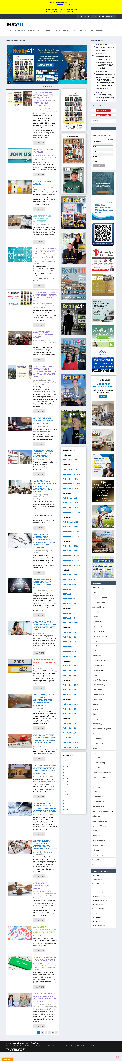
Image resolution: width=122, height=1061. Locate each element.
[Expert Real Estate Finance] (20, 187)
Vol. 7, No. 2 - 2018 (70, 670)
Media (55, 31)
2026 (66, 760)
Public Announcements (101, 772)
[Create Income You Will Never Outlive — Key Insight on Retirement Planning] (20, 1000)
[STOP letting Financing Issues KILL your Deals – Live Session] (20, 254)
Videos (95, 850)
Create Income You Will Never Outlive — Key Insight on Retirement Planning (45, 998)
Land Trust (96, 690)
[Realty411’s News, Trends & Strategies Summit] (20, 338)
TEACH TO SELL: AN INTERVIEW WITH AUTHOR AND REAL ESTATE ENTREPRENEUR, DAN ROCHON (44, 486)
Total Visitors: (95, 909)
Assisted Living (98, 607)
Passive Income (98, 753)
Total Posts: (95, 917)
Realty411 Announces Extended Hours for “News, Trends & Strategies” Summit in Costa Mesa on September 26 (44, 99)
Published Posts (98, 777)
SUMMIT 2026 (33, 31)
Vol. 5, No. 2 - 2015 (70, 723)
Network (100, 31)
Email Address (97, 141)
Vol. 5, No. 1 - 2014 (70, 747)
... (49, 1032)
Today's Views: (96, 875)
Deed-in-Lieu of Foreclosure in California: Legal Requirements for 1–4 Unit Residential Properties (44, 541)
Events (43, 109)
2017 (66, 788)
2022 (66, 772)
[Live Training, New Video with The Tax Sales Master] (20, 222)
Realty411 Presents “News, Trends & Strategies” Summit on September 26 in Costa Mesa (44, 371)
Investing (36, 113)
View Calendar (96, 105)
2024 (66, 766)
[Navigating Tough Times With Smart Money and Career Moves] (20, 585)
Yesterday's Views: (97, 884)
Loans (43, 426)
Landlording (38, 497)
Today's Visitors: (96, 879)
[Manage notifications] (117, 1057)
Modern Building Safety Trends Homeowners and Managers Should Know (45, 845)
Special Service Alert (100, 821)
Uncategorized (45, 224)
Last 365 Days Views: (97, 900)
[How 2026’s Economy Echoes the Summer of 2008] (20, 666)
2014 (66, 797)
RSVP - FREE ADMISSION (61, 4)
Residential (96, 797)
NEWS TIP (21, 1046)
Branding (96, 617)
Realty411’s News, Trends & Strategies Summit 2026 (105, 98)
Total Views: (95, 904)
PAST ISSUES (66, 1046)
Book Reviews (97, 612)
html (96, 159)
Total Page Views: (96, 913)
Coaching (96, 621)
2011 (66, 806)
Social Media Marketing (101, 811)
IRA (93, 675)
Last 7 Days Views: (97, 892)
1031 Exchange (98, 587)
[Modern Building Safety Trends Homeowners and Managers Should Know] (20, 847)
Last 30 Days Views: (97, 896)
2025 (66, 763)
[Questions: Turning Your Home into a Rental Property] (20, 457)
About (66, 31)
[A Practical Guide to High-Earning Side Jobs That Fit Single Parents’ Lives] (20, 628)
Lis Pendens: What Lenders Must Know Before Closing (43, 421)
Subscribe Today (103, 115)
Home (9, 31)
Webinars (37, 263)
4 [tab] (49, 86)
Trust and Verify (98, 840)
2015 (66, 794)
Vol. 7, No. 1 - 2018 (70, 675)
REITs (94, 792)
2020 (66, 778)
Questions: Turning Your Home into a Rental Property (43, 453)
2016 (66, 791)
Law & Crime (97, 699)
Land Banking (97, 685)
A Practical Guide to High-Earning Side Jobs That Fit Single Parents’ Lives (45, 626)
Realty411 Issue (103, 110)
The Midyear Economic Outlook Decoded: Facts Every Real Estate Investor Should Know (44, 807)
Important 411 (38, 111)
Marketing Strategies (100, 728)
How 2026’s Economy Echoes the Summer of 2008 (44, 662)
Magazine (19, 31)
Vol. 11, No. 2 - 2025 (70, 479)
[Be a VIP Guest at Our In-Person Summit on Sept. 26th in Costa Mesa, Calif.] (20, 298)
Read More (39, 143)
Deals (42, 935)
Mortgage (44, 187)
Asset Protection (98, 602)
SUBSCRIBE (32, 1046)
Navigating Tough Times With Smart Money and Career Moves (42, 583)
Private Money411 (70, 656)
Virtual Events (51, 261)
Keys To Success (98, 680)
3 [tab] (47, 86)
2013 (66, 800)
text (96, 161)
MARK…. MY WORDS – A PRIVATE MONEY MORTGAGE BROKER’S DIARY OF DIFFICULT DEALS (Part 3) (43, 700)
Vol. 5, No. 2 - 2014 (70, 742)
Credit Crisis (45, 668)
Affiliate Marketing (99, 597)
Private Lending (98, 763)
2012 (66, 803)
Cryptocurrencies (99, 636)
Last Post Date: (96, 925)
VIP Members (97, 855)
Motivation (96, 743)
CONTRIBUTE (80, 1046)
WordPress (35, 1043)
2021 (66, 775)
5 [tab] (51, 86)
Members (96, 733)
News (43, 113)
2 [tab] (45, 86)
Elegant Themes (18, 1043)
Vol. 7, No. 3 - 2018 (70, 666)
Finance (95, 656)
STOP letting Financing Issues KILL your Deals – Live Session (45, 251)
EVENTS (43, 1046)
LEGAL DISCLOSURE (15, 1048)
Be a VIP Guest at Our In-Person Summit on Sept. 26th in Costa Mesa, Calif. (45, 296)
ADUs (94, 592)
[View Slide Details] (47, 64)
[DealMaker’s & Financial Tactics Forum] (20, 889)
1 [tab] (43, 86)
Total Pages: (95, 921)
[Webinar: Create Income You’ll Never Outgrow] (20, 963)
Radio (94, 782)
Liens (94, 709)
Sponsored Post (39, 189)
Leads (94, 704)
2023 (66, 769)
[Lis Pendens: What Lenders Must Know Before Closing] (20, 424)
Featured (50, 109)
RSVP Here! (46, 31)
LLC (93, 714)
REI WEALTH (93, 1046)
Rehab (94, 787)
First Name (95, 146)
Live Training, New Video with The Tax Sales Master (42, 218)
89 (53, 1032)
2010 (66, 809)
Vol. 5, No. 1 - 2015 (70, 728)
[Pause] (9, 82)
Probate (95, 767)
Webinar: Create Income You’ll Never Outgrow (45, 958)
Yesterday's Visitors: (97, 888)
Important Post (50, 111)
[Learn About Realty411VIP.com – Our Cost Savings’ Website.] (20, 933)
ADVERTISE (53, 1046)
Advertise (77, 31)
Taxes (35, 553)
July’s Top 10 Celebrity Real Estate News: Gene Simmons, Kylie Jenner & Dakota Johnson (44, 739)
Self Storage (97, 806)
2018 (66, 785)
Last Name (95, 152)
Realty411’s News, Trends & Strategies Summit (43, 334)
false (9, 64)
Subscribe (88, 31)
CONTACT (10, 1046)
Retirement (96, 801)
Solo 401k (96, 816)
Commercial (97, 626)
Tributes (95, 835)
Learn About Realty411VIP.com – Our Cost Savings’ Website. (44, 929)
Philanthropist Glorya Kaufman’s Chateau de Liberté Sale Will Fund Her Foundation (44, 769)
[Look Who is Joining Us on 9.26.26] (20, 155)
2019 (66, 782)
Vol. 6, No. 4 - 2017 (70, 685)
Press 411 (96, 758)
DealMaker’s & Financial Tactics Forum (42, 886)
